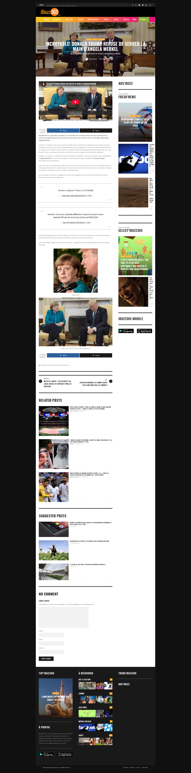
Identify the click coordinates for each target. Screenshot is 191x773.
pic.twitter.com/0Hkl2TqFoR (87, 217)
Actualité (89, 39)
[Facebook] (132, 5)
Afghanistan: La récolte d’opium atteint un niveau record (89, 541)
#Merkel (77, 214)
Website (41, 648)
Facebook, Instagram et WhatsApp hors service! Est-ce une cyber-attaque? (151, 155)
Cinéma (81, 693)
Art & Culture (85, 679)
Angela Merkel (51, 365)
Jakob (71, 444)
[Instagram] (139, 5)
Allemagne (44, 365)
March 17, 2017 (86, 195)
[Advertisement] (116, 11)
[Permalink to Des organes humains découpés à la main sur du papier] (108, 685)
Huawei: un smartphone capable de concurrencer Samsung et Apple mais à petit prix (91, 523)
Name (41, 631)
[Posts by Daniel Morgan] (87, 59)
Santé (81, 735)
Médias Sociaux (85, 721)
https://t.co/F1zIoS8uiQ (84, 190)
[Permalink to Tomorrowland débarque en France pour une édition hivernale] (100, 685)
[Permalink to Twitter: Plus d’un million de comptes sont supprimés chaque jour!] (108, 727)
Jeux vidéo (83, 707)
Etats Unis (66, 365)
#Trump (64, 217)
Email (41, 639)
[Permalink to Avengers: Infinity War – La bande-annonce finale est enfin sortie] (108, 699)
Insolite (95, 39)
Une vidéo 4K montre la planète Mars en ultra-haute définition (151, 190)
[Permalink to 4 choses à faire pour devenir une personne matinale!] (87, 741)
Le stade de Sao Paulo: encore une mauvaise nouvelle (88, 564)
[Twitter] (142, 5)
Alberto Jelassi (74, 477)
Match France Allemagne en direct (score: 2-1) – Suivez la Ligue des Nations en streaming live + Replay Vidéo (89, 474)
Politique (102, 39)
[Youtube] (145, 5)
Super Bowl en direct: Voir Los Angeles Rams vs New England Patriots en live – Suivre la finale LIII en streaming (90, 408)
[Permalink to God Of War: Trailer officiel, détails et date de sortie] (100, 713)
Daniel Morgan (93, 59)
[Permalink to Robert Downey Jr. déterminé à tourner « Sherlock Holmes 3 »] (100, 699)
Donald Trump (59, 365)
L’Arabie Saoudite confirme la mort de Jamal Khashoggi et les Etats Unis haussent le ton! (91, 441)
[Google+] (135, 5)
